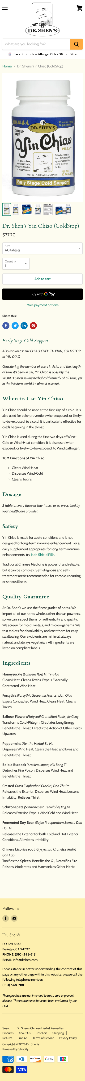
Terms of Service (43, 1038)
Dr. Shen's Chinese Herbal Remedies (40, 1028)
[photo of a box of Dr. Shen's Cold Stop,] (27, 209)
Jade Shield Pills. (43, 555)
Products (7, 1033)
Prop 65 (22, 1038)
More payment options (42, 305)
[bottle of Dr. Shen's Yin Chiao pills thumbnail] (7, 209)
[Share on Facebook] (5, 325)
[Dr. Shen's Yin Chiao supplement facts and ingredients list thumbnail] (48, 209)
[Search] (76, 44)
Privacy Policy (68, 1038)
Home (7, 66)
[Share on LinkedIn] (24, 325)
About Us (24, 1033)
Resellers (41, 1033)
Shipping (58, 1033)
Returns (7, 1038)
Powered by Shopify (15, 1049)
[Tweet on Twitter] (15, 325)
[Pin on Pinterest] (33, 325)
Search (6, 1028)
